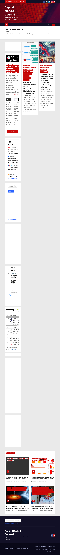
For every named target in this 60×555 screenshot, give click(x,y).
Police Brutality (10, 460)
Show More (15, 94)
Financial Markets (11, 490)
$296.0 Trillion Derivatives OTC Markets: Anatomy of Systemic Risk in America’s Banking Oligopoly (42, 479)
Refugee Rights (44, 494)
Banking (34, 458)
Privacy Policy (51, 546)
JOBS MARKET (26, 76)
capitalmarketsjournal (21, 481)
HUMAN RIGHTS (35, 490)
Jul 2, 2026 (35, 481)
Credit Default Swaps (42, 458)
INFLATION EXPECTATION (28, 69)
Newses (26, 548)
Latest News (44, 546)
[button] (49, 24)
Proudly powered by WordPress (12, 548)
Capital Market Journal (10, 11)
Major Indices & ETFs (50, 549)
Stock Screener (51, 552)
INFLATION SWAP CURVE (28, 71)
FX (39, 546)
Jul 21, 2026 (10, 481)
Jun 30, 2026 (36, 510)
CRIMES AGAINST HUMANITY (12, 458)
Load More (12, 131)
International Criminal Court (46, 490)
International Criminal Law (38, 492)
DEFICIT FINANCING (44, 67)
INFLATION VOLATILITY (28, 73)
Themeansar (9, 550)
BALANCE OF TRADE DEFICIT (46, 65)
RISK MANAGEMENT (44, 460)
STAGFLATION (26, 80)
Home (7, 31)
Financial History (22, 487)
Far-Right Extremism (23, 458)
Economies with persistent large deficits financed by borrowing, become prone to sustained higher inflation (46, 80)
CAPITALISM (15, 487)
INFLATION (33, 67)
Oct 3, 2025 (28, 95)
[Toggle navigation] (46, 25)
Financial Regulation (21, 490)
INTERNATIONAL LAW (49, 492)
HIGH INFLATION (27, 67)
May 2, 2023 (45, 89)
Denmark (46, 487)
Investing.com (13, 349)
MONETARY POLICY (27, 78)
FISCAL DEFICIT (26, 65)
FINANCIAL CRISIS (36, 460)
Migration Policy (36, 494)
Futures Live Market (39, 549)
